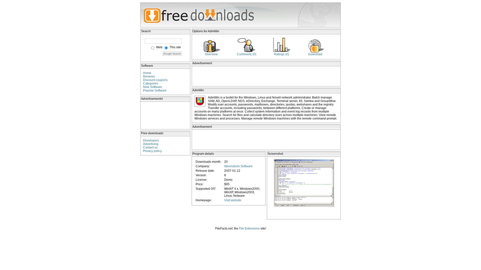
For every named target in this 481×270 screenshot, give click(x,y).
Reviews (149, 76)
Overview (211, 54)
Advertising (150, 144)
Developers (151, 140)
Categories (150, 83)
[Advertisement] (165, 115)
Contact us (150, 147)
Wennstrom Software (238, 166)
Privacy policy (152, 151)
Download (315, 54)
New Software (152, 87)
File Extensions (249, 228)
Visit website (232, 200)
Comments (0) (246, 54)
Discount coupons (155, 80)
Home (147, 73)
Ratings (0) (281, 54)
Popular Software (155, 90)
